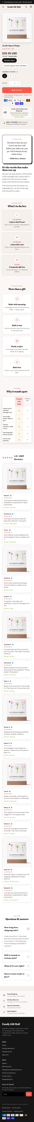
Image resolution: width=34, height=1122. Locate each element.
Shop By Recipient (8, 1048)
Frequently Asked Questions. (12, 1070)
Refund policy (7, 1066)
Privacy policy (16, 1108)
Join (28, 1094)
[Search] (26, 7)
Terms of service (7, 1111)
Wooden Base (9, 60)
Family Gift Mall (13, 7)
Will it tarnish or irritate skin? (12, 956)
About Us (5, 1055)
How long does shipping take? (11, 928)
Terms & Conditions (9, 1073)
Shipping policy (18, 1111)
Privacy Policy (7, 1076)
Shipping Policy (7, 1079)
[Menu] (3, 7)
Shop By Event (7, 1052)
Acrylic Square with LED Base (15, 66)
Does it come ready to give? (14, 975)
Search (4, 1063)
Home (4, 1045)
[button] (31, 7)
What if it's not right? (14, 966)
